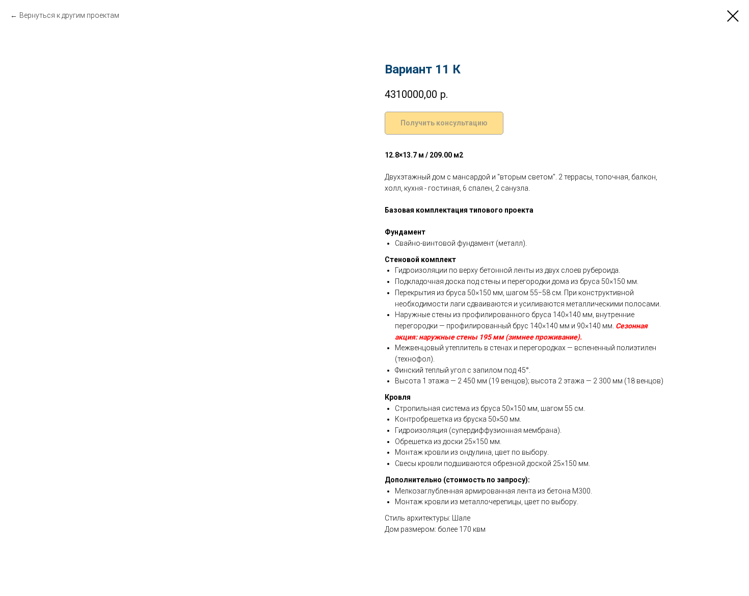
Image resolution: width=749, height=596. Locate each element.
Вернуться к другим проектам (69, 15)
